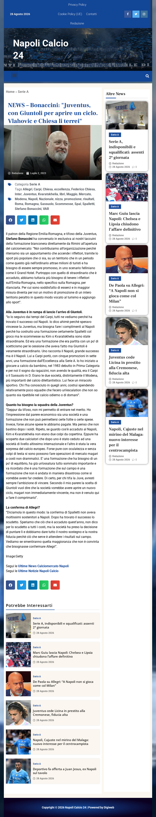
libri (62, 194)
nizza (59, 199)
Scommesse (64, 204)
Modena (21, 199)
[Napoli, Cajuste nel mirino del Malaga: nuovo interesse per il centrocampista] (18, 741)
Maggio (71, 194)
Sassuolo (47, 204)
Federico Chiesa (83, 189)
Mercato (85, 194)
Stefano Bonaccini (28, 209)
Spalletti (88, 204)
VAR (46, 209)
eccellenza (62, 189)
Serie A (23, 92)
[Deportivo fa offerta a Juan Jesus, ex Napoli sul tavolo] (18, 771)
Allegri (27, 189)
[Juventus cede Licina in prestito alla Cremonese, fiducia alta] (18, 712)
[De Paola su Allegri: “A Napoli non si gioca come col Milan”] (18, 683)
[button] (14, 75)
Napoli (33, 199)
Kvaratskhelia (48, 194)
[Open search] (147, 76)
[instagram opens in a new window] (144, 14)
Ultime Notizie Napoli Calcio (38, 571)
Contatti (91, 14)
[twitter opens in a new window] (136, 14)
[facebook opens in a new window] (127, 14)
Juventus (30, 194)
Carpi (37, 189)
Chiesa (48, 189)
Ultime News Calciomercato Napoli (43, 566)
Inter (18, 194)
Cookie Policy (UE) (70, 14)
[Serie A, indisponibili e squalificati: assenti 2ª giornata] (18, 625)
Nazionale (46, 199)
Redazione (77, 23)
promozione (73, 199)
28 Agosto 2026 (45, 633)
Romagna (32, 204)
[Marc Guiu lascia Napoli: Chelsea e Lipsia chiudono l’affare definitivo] (18, 654)
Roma (19, 204)
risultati (88, 199)
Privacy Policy (77, 5)
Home (10, 92)
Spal (78, 204)
